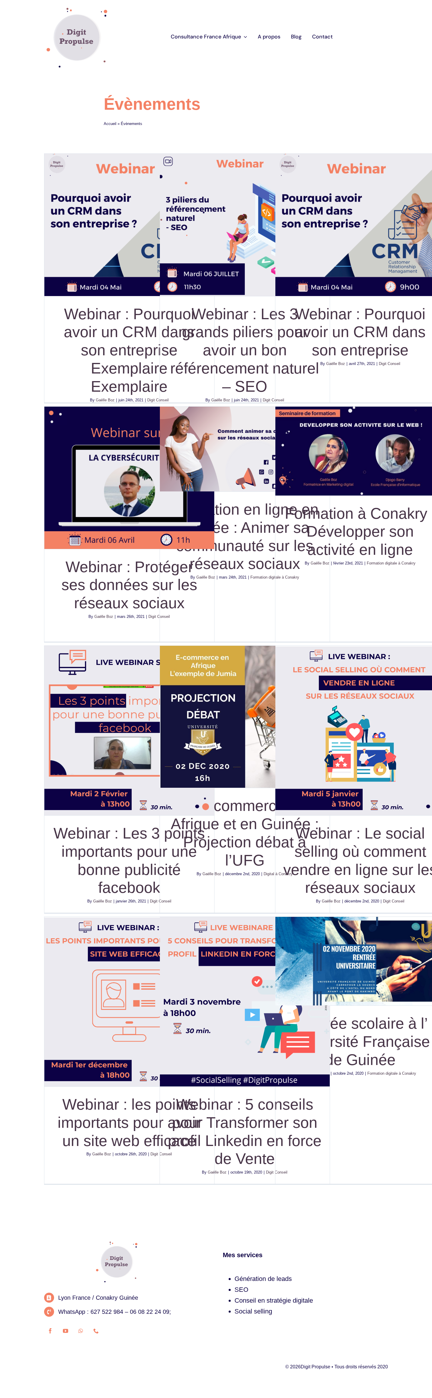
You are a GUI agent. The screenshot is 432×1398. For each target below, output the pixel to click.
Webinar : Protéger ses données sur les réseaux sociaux (129, 585)
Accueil (110, 123)
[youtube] (65, 1331)
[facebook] (50, 1331)
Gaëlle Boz (105, 400)
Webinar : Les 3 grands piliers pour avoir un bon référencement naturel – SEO (244, 350)
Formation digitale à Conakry (391, 563)
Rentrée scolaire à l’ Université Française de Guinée (360, 1041)
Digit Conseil (389, 363)
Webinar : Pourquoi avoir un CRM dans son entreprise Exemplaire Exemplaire (129, 350)
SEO (241, 1289)
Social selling (253, 1311)
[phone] (96, 1331)
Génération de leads (263, 1278)
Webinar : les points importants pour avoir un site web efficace (129, 1122)
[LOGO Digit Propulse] (76, 8)
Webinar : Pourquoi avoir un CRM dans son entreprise (360, 332)
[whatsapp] (81, 1331)
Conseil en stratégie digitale (274, 1300)
